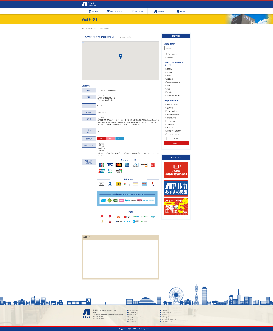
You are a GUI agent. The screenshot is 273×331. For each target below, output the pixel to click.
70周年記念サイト (167, 321)
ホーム (83, 28)
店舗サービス (132, 315)
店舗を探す (90, 28)
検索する (176, 143)
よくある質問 (138, 11)
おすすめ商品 (132, 313)
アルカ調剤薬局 (166, 313)
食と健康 (95, 11)
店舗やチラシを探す (117, 11)
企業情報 (161, 11)
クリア (176, 138)
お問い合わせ (165, 317)
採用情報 (183, 11)
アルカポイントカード (134, 317)
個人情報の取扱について (169, 319)
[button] (120, 57)
